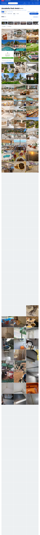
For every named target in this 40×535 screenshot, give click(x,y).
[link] (25, 3)
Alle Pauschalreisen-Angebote (6, 57)
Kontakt (31, 0)
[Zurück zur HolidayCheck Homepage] (4, 3)
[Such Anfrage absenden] (17, 3)
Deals (2, 0)
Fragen (18, 13)
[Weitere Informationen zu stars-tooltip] (23, 8)
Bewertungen (10, 13)
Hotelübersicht (3, 13)
